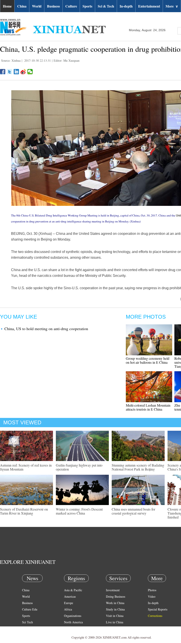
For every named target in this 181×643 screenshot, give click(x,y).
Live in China (114, 622)
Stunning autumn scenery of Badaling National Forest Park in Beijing (138, 467)
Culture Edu (29, 609)
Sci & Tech (106, 6)
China (21, 6)
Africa (68, 609)
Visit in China (114, 616)
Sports (87, 6)
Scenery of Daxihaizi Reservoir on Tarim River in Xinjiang (24, 511)
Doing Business (115, 596)
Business (53, 6)
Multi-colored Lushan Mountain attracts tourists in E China (148, 407)
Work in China (115, 603)
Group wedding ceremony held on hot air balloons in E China (147, 360)
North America (73, 622)
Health (26, 628)
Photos (152, 590)
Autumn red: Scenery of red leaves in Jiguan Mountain (26, 467)
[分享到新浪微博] (23, 71)
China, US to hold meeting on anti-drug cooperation (46, 328)
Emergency (113, 628)
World (36, 6)
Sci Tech (27, 622)
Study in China (115, 609)
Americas (70, 596)
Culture (71, 6)
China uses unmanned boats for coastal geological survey (133, 511)
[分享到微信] (30, 71)
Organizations (72, 616)
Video (151, 596)
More (172, 6)
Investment (113, 590)
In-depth (126, 6)
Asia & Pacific (73, 590)
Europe (68, 603)
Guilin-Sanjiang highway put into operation (79, 467)
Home (7, 6)
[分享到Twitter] (9, 71)
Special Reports (157, 609)
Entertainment (149, 6)
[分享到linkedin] (16, 71)
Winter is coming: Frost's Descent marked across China (79, 511)
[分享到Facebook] (3, 71)
